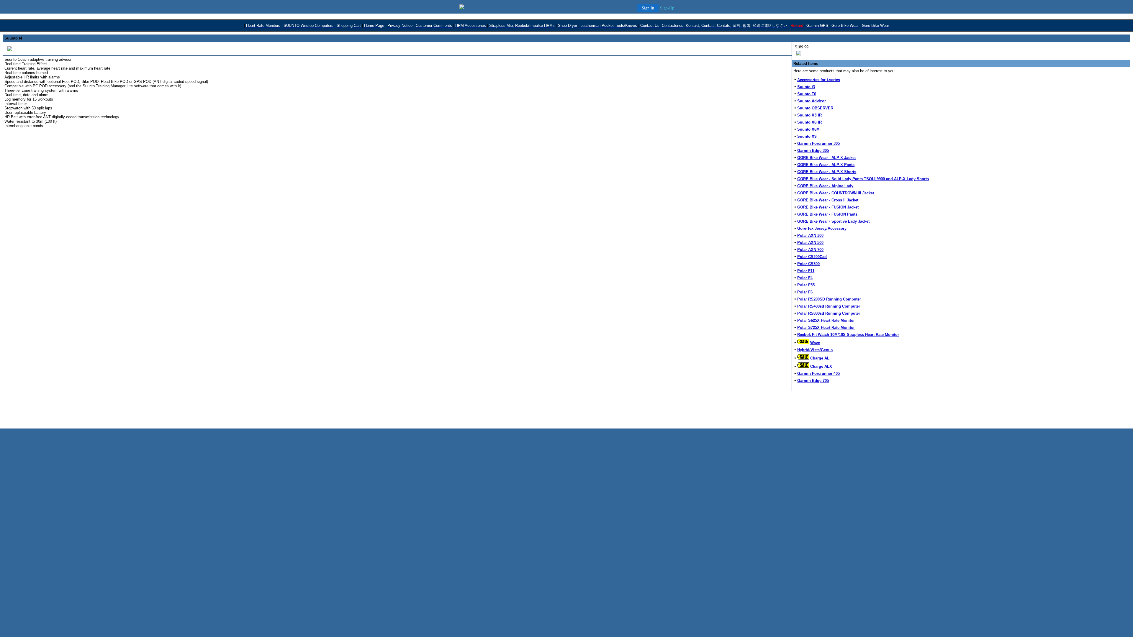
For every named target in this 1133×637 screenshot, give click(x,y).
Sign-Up (667, 8)
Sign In (648, 8)
